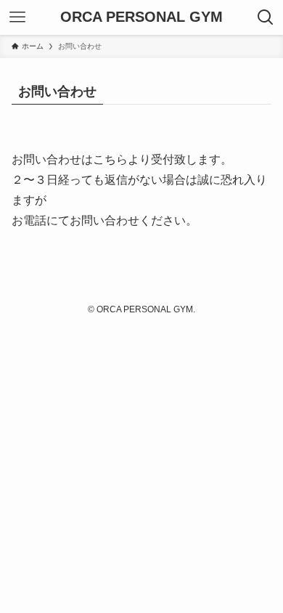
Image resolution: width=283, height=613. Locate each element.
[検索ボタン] (265, 17)
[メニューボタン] (17, 17)
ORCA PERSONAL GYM (141, 17)
